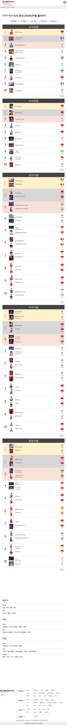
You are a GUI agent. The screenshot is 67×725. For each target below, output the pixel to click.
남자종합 (13, 21)
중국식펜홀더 (19, 651)
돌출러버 (11, 632)
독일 (11, 607)
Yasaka (20, 626)
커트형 (14, 613)
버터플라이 (6, 626)
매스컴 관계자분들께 (34, 720)
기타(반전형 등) (32, 651)
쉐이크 (4, 613)
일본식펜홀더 (11, 651)
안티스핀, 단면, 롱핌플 (51, 702)
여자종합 (23, 21)
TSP (11, 626)
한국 (14, 607)
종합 (4, 657)
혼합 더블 (53, 21)
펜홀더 (9, 613)
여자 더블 (43, 21)
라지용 (29, 632)
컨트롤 (16, 657)
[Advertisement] (33, 583)
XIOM (24, 626)
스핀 (12, 657)
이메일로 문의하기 (44, 720)
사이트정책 (27, 720)
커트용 (25, 651)
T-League (35, 716)
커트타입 (46, 712)
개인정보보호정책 (20, 720)
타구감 (21, 657)
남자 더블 (33, 21)
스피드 (8, 657)
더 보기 (62, 96)
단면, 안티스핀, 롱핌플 (20, 632)
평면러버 (5, 632)
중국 (7, 607)
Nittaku (15, 626)
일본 (4, 607)
